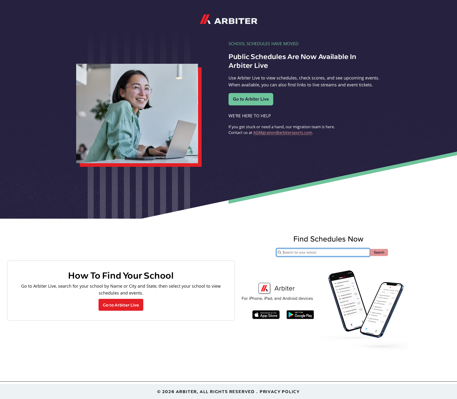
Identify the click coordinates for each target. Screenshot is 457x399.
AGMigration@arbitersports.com (282, 132)
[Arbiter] (228, 18)
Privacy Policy (280, 391)
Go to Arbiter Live (121, 305)
